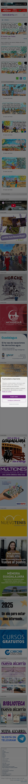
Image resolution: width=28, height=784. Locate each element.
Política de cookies (6, 391)
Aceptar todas (14, 396)
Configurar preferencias (14, 400)
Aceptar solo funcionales (14, 404)
